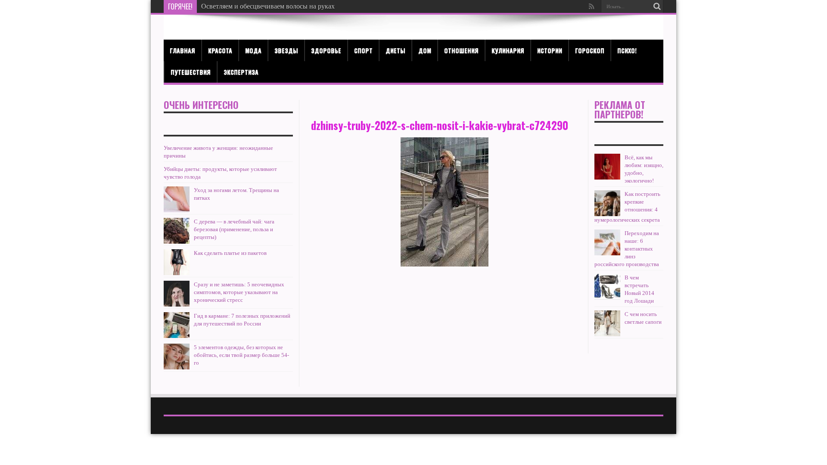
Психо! (627, 50)
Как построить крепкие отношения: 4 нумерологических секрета (627, 207)
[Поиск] (656, 6)
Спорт (363, 50)
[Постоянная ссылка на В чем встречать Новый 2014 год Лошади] (607, 287)
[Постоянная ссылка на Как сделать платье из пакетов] (177, 262)
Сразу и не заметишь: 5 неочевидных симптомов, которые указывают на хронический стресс (239, 292)
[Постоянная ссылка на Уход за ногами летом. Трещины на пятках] (177, 199)
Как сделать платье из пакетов (230, 253)
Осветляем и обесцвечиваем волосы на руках (268, 6)
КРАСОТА (220, 50)
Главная (182, 50)
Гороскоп (589, 50)
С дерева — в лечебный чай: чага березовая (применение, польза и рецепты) (234, 229)
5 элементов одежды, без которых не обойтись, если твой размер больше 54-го (241, 355)
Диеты (395, 50)
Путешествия (191, 71)
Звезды (286, 50)
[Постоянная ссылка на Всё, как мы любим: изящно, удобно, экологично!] (607, 167)
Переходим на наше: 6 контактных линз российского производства (626, 248)
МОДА (253, 50)
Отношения (461, 50)
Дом (424, 50)
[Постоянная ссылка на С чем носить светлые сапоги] (607, 323)
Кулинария (507, 50)
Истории (549, 50)
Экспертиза (241, 71)
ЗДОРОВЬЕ (326, 50)
